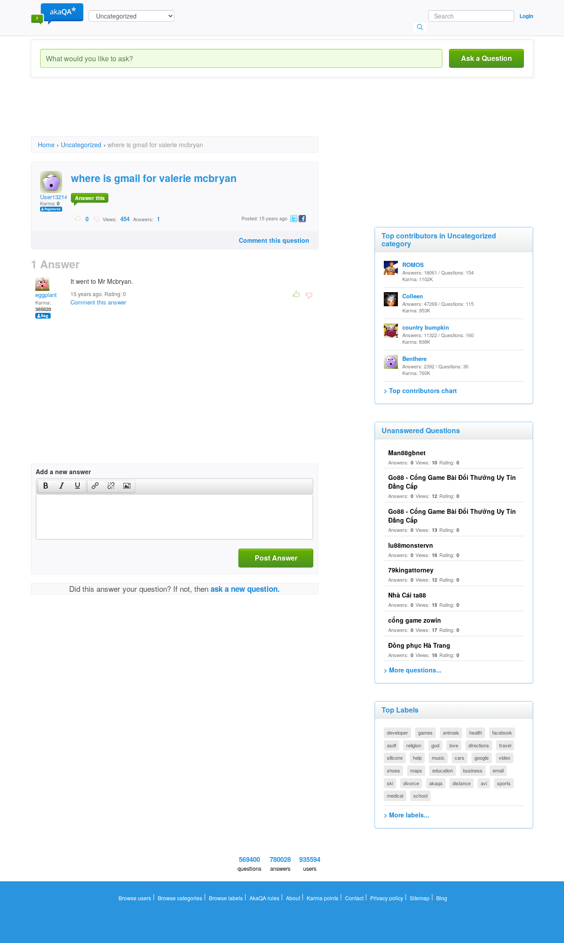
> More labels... (406, 814)
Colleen (412, 296)
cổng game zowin (414, 620)
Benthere (414, 358)
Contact (354, 898)
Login (526, 16)
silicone (395, 757)
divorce (411, 783)
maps (416, 770)
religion (413, 745)
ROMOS (413, 264)
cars (459, 757)
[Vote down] (96, 218)
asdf (391, 745)
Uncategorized (81, 144)
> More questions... (413, 669)
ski (390, 783)
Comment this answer (98, 302)
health (475, 732)
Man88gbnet (407, 452)
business (472, 770)
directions (478, 745)
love (453, 745)
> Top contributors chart (420, 390)
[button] (45, 486)
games (425, 732)
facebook (502, 732)
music (438, 757)
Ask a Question (486, 58)
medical (395, 795)
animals (451, 732)
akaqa (435, 783)
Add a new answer (63, 471)
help (417, 757)
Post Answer (276, 558)
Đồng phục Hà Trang (419, 645)
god (435, 745)
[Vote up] (78, 218)
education (442, 770)
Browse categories (180, 898)
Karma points (322, 898)
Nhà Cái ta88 (407, 594)
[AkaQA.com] (57, 13)
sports (504, 783)
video (504, 757)
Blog (441, 898)
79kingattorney (411, 569)
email (498, 770)
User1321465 (57, 197)
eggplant (46, 294)
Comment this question (274, 240)
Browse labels (226, 898)
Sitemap (420, 898)
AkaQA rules (264, 898)
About (293, 898)
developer (397, 732)
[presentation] (46, 486)
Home (46, 144)
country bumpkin (425, 327)
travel (505, 745)
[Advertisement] (191, 114)
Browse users (135, 898)
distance (462, 783)
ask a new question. (245, 588)
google (482, 757)
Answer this (90, 198)
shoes (393, 770)
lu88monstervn (410, 545)
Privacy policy (386, 898)
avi (484, 783)
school (420, 795)
